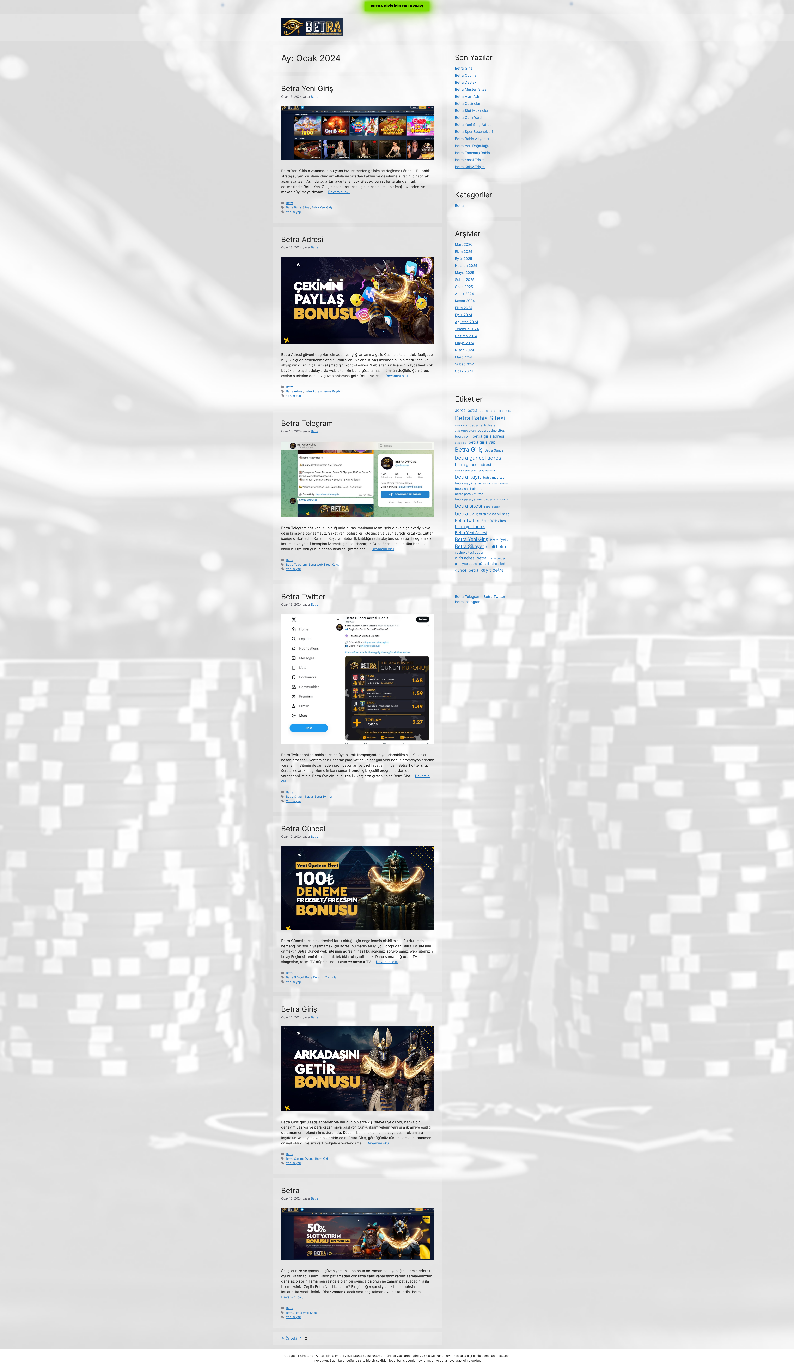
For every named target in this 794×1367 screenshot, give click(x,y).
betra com (462, 436)
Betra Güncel (303, 828)
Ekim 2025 (463, 251)
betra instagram (487, 470)
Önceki (289, 1338)
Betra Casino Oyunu (299, 1158)
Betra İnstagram (468, 602)
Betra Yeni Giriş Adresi (473, 125)
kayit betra (492, 570)
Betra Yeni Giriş (307, 88)
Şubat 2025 (464, 280)
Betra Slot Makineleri (472, 110)
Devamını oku (339, 192)
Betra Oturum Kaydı (299, 796)
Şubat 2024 (465, 364)
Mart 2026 (463, 244)
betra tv (464, 513)
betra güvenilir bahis (466, 470)
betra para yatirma (469, 494)
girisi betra (497, 558)
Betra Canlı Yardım (470, 118)
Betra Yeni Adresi (471, 532)
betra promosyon (496, 499)
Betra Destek (465, 82)
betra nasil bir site (468, 489)
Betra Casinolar (467, 103)
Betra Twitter (303, 596)
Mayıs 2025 (464, 273)
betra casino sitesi (492, 430)
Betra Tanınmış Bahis (472, 153)
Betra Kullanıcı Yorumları (321, 977)
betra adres (488, 411)
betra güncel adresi (473, 464)
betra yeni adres (470, 526)
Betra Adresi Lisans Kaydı (322, 391)
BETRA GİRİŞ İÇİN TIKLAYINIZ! (397, 6)
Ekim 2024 (463, 308)
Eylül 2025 (463, 259)
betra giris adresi (488, 436)
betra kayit (468, 476)
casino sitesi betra (469, 552)
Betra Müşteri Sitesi (471, 89)
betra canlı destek (483, 425)
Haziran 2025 (466, 266)
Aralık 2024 (464, 294)
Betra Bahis (505, 411)
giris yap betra (466, 564)
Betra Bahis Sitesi (298, 207)
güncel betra (466, 570)
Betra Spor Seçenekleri (474, 132)
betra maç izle (494, 477)
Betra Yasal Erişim (470, 160)
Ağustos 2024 (466, 322)
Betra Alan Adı (467, 96)
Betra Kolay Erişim (470, 167)
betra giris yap (482, 442)
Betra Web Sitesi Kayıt (324, 564)
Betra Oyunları (466, 75)
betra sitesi (468, 505)
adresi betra (466, 410)
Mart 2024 (463, 357)
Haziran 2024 (466, 336)
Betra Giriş (299, 1009)
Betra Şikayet (469, 546)
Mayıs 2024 (464, 343)
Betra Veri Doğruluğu (472, 146)
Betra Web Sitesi (306, 1312)
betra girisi (460, 443)
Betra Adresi (302, 239)
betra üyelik (499, 540)
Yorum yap (293, 212)
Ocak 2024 (464, 371)
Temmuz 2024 (467, 329)
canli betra (496, 546)
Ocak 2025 (464, 287)
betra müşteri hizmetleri (495, 483)
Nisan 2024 (464, 350)
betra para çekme (468, 499)
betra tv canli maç (493, 514)
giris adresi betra (471, 557)
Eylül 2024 (463, 315)
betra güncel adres (478, 457)
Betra (289, 203)
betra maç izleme (468, 483)
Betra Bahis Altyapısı (472, 139)
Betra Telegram (307, 423)
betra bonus (461, 425)
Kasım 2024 (465, 301)
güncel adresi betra (493, 564)
